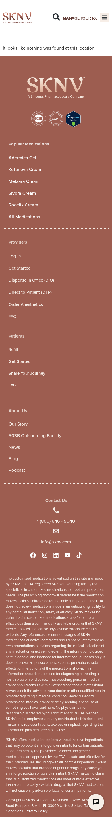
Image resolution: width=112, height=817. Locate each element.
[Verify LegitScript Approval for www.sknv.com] (73, 125)
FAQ (12, 316)
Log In (15, 256)
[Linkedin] (56, 555)
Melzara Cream (24, 181)
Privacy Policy (36, 811)
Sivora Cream (22, 193)
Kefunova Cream (26, 169)
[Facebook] (33, 555)
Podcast (17, 470)
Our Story (18, 424)
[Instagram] (44, 555)
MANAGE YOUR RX (80, 18)
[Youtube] (67, 555)
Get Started (20, 268)
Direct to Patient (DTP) (30, 292)
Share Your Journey (27, 373)
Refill (13, 349)
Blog (13, 458)
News (14, 447)
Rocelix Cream (23, 205)
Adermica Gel (22, 157)
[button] (104, 17)
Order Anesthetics (26, 304)
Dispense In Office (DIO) (31, 280)
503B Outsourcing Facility (35, 435)
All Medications (24, 216)
